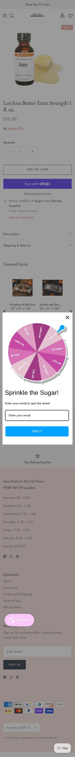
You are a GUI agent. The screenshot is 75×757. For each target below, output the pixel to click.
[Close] (67, 317)
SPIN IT (37, 431)
